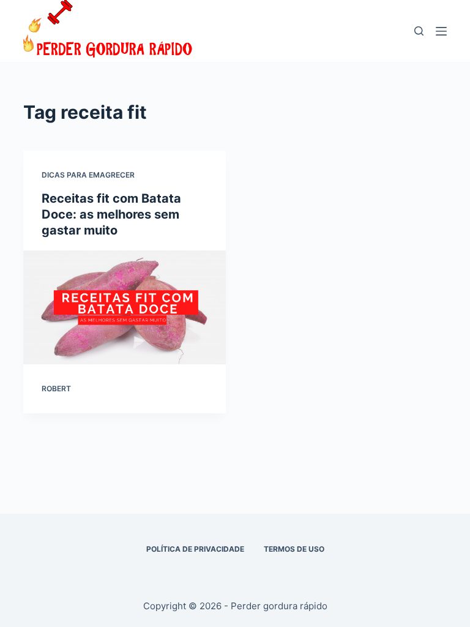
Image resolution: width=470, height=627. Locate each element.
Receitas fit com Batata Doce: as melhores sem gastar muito (111, 214)
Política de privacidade (195, 549)
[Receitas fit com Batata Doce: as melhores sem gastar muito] (124, 307)
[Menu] (441, 31)
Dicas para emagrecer (88, 174)
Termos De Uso (294, 549)
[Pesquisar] (418, 31)
